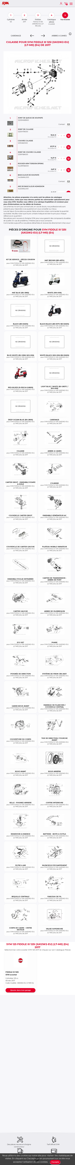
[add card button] (68, 136)
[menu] (71, 3)
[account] (61, 3)
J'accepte (55, 1162)
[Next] (43, 35)
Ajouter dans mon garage (20, 990)
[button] (70, 34)
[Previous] (32, 35)
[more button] (64, 136)
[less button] (58, 136)
